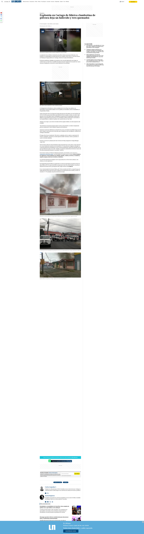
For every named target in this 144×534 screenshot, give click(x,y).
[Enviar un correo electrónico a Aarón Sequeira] (45, 502)
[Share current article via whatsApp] (1, 20)
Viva (64, 1)
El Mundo (67, 1)
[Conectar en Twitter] (48, 493)
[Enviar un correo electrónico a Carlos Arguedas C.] (45, 493)
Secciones (6, 1)
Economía (48, 1)
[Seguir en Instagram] (52, 502)
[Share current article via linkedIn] (1, 18)
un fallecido (66, 482)
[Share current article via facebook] (1, 15)
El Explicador (57, 1)
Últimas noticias (26, 1)
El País (36, 1)
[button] (60, 40)
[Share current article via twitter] (1, 16)
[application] (60, 40)
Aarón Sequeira (55, 23)
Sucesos (52, 1)
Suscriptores (31, 1)
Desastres (42, 13)
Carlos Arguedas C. (44, 23)
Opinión (61, 1)
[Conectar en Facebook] (48, 502)
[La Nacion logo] (16, 1)
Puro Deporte (43, 1)
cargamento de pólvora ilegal (46, 154)
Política (39, 1)
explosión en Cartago (57, 482)
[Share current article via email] (1, 13)
